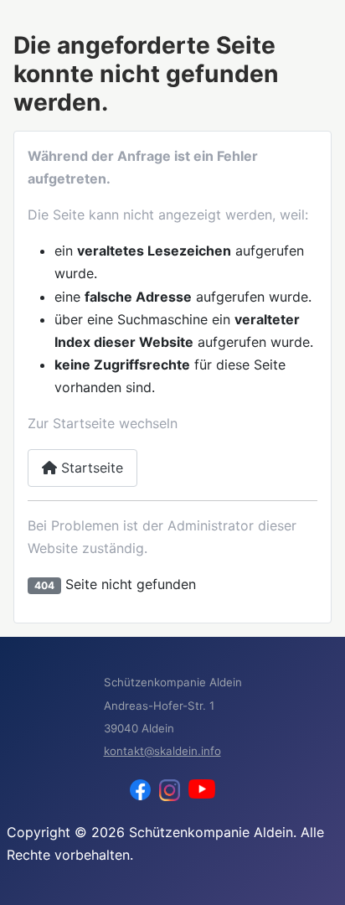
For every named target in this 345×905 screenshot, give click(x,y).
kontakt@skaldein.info (162, 751)
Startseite (90, 467)
